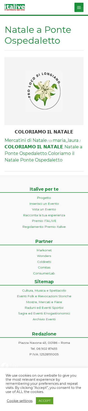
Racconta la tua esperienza (44, 215)
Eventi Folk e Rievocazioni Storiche (44, 296)
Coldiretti (44, 262)
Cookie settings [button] (19, 401)
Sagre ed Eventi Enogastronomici (44, 313)
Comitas (44, 267)
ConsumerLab (44, 273)
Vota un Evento (44, 209)
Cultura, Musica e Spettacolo (44, 290)
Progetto (44, 198)
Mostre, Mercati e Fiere (44, 302)
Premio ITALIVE (44, 221)
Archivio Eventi (44, 319)
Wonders (44, 256)
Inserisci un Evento (44, 203)
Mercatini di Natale (26, 140)
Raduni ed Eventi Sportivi (44, 307)
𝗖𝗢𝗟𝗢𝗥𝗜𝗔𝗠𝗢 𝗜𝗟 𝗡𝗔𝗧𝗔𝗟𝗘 (44, 132)
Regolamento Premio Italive (44, 226)
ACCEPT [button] (45, 400)
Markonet (44, 250)
